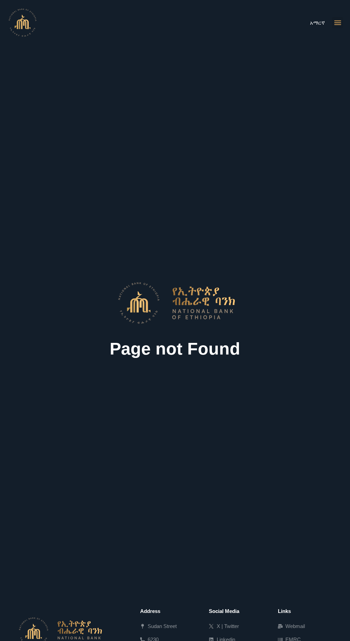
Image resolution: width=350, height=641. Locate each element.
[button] (337, 22)
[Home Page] (22, 22)
